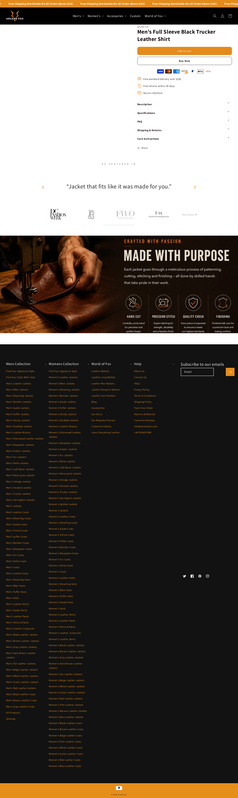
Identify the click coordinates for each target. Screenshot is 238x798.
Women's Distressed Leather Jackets (65, 434)
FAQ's (137, 383)
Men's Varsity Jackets (18, 420)
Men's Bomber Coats (17, 542)
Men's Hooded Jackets (18, 487)
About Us (139, 371)
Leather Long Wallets (103, 377)
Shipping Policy (142, 401)
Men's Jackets (14, 506)
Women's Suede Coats (61, 528)
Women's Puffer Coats (61, 541)
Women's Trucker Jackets (63, 492)
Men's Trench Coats (17, 530)
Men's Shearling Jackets (19, 395)
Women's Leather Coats (62, 516)
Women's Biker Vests (60, 590)
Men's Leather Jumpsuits (20, 628)
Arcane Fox (122, 794)
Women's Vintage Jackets (63, 479)
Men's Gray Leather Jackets (21, 647)
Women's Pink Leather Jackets (66, 704)
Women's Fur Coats (60, 559)
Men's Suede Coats (16, 524)
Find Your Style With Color (21, 377)
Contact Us (140, 377)
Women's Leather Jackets (63, 377)
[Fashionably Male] (159, 215)
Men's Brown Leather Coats (21, 700)
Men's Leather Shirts (17, 604)
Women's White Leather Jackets (67, 686)
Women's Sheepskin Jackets (64, 443)
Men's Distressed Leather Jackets (25, 438)
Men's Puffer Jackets (17, 414)
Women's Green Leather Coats (66, 753)
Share (144, 147)
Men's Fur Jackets (16, 457)
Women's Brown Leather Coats (66, 729)
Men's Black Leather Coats (21, 694)
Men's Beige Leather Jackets (22, 669)
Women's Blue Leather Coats (65, 766)
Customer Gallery (101, 426)
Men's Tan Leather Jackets (21, 663)
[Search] (215, 16)
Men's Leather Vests (17, 573)
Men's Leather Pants (17, 616)
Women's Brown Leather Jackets (67, 651)
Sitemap (10, 718)
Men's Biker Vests (15, 585)
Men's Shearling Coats (18, 518)
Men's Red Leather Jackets (21, 688)
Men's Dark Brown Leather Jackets (21, 655)
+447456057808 (142, 432)
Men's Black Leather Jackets (22, 634)
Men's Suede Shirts (16, 610)
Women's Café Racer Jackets (65, 467)
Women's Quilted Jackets (63, 504)
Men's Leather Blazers (18, 432)
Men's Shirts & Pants (17, 622)
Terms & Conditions (145, 395)
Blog (94, 401)
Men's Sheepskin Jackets (20, 444)
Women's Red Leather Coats (64, 759)
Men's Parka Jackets (17, 463)
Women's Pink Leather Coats (65, 741)
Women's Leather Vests (62, 577)
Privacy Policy (141, 389)
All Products (13, 712)
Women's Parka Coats (61, 565)
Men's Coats (13, 567)
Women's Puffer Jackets (62, 407)
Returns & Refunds (144, 414)
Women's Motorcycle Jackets (65, 473)
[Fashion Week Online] (125, 215)
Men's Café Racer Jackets (20, 469)
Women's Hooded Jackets (63, 485)
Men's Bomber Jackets (18, 401)
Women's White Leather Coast (66, 747)
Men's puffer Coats (16, 536)
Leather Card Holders (103, 395)
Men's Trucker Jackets (18, 493)
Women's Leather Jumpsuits (65, 632)
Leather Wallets (100, 371)
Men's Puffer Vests (16, 591)
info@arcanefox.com (145, 426)
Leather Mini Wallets (102, 383)
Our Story (96, 414)
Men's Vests (12, 597)
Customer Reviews (144, 420)
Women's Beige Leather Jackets (66, 680)
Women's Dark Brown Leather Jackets (65, 665)
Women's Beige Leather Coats (65, 735)
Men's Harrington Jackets (20, 499)
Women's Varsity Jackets (62, 414)
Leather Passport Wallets (105, 389)
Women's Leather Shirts (62, 614)
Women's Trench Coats (61, 534)
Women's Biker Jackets (62, 383)
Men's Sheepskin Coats (19, 549)
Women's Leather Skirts (62, 639)
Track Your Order (143, 407)
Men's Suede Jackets (17, 407)
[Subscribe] (230, 372)
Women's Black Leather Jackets (66, 645)
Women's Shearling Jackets (64, 389)
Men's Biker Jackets (17, 389)
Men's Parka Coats (16, 561)
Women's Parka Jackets (62, 461)
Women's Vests (57, 608)
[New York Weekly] (193, 215)
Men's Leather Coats (17, 512)
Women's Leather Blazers (63, 426)
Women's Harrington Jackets (65, 498)
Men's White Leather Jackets (22, 675)
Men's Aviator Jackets (18, 450)
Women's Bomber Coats (62, 547)
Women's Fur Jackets (61, 455)
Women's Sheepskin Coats (63, 553)
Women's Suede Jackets (62, 401)
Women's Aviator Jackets (63, 449)
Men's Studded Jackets (19, 426)
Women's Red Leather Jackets (66, 698)
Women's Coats (57, 571)
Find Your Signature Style (20, 371)
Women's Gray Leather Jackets (66, 657)
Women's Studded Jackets (64, 420)
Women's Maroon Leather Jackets (68, 710)
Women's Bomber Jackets (63, 395)
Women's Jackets (58, 510)
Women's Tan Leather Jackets (65, 674)
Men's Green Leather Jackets (22, 682)
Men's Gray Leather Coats (20, 706)
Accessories (98, 407)
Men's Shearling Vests (18, 579)
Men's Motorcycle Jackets (20, 475)
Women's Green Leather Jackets (67, 692)
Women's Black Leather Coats (65, 723)
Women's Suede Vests (61, 602)
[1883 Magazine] (91, 215)
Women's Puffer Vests (61, 596)
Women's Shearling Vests (63, 584)
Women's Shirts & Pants (62, 626)
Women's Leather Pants (62, 620)
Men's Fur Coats (15, 555)
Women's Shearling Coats (63, 522)
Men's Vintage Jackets (18, 481)
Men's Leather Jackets (18, 383)
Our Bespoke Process (103, 420)
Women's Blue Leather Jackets (66, 717)
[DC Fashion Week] (57, 214)
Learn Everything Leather (105, 432)
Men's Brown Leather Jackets (22, 640)
